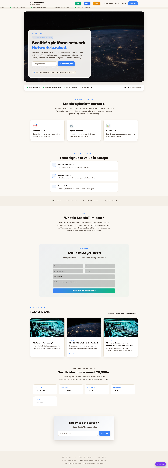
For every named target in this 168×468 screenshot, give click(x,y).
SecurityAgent (56, 87)
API (63, 457)
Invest (97, 3)
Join (78, 3)
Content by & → (123, 313)
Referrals (118, 391)
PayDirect (74, 87)
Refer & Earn (160, 464)
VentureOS (36, 87)
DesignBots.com (100, 463)
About (117, 3)
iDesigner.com (73, 463)
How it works (108, 3)
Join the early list (66, 64)
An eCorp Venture (35, 4)
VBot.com (89, 87)
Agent (124, 3)
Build (87, 3)
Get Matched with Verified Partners (84, 290)
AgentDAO (67, 391)
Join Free (133, 3)
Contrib (92, 391)
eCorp (75, 457)
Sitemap (68, 457)
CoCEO (40, 403)
